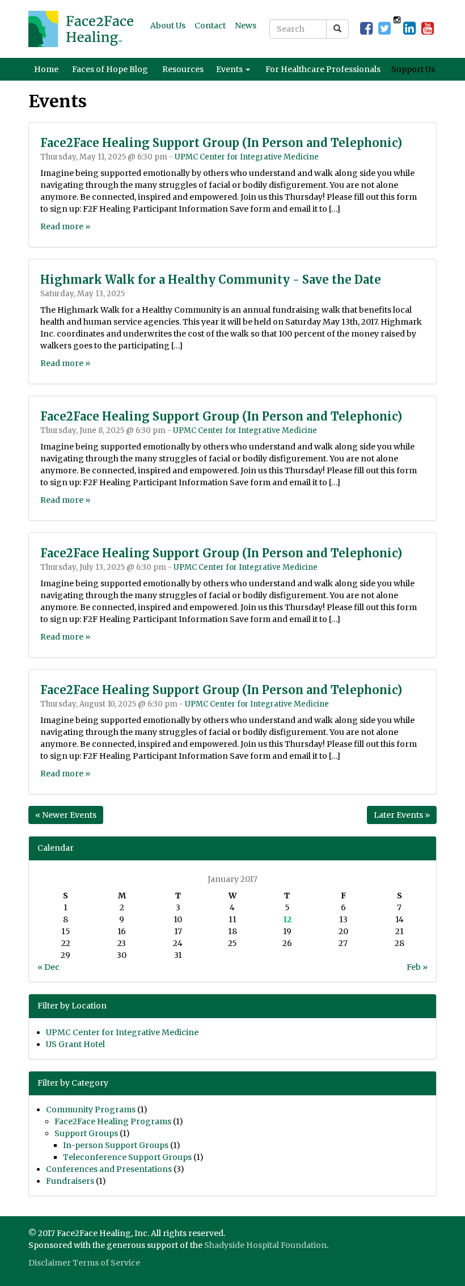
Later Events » (402, 815)
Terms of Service (106, 1263)
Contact (210, 25)
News (245, 25)
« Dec (48, 967)
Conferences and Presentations (109, 1169)
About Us (167, 25)
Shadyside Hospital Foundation (265, 1245)
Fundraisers (70, 1181)
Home (46, 69)
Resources (183, 69)
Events (230, 69)
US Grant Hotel (75, 1044)
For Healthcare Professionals (323, 69)
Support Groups (86, 1133)
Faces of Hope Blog (110, 69)
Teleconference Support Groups (127, 1157)
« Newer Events (65, 815)
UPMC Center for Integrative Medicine (247, 157)
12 (287, 919)
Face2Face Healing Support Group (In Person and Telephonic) (221, 143)
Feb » (417, 967)
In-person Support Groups (115, 1145)
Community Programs (91, 1109)
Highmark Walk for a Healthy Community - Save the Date (210, 279)
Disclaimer (49, 1263)
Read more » (65, 226)
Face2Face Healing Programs (112, 1121)
